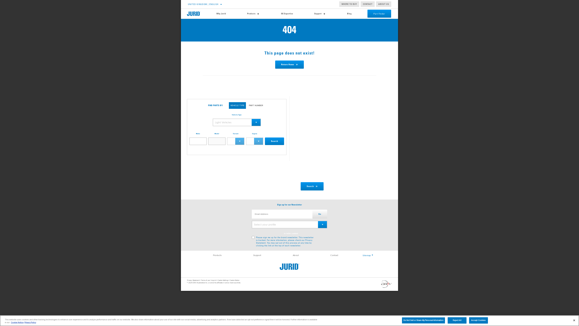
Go (319, 214)
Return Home (287, 65)
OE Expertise (287, 14)
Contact (367, 4)
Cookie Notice (234, 280)
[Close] (574, 320)
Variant (236, 133)
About (296, 255)
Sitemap (367, 255)
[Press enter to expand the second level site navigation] (258, 13)
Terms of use (205, 280)
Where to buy (349, 4)
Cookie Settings (223, 280)
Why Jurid (221, 14)
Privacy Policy (30, 322)
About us (383, 4)
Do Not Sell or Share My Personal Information (423, 320)
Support (318, 14)
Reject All (457, 320)
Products (251, 14)
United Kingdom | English (203, 4)
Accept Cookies (478, 320)
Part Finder (379, 13)
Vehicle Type (237, 115)
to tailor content (291, 234)
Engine (254, 133)
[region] (289, 320)
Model (217, 133)
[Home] (196, 13)
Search (274, 141)
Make (198, 133)
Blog (349, 14)
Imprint (213, 280)
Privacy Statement (193, 280)
